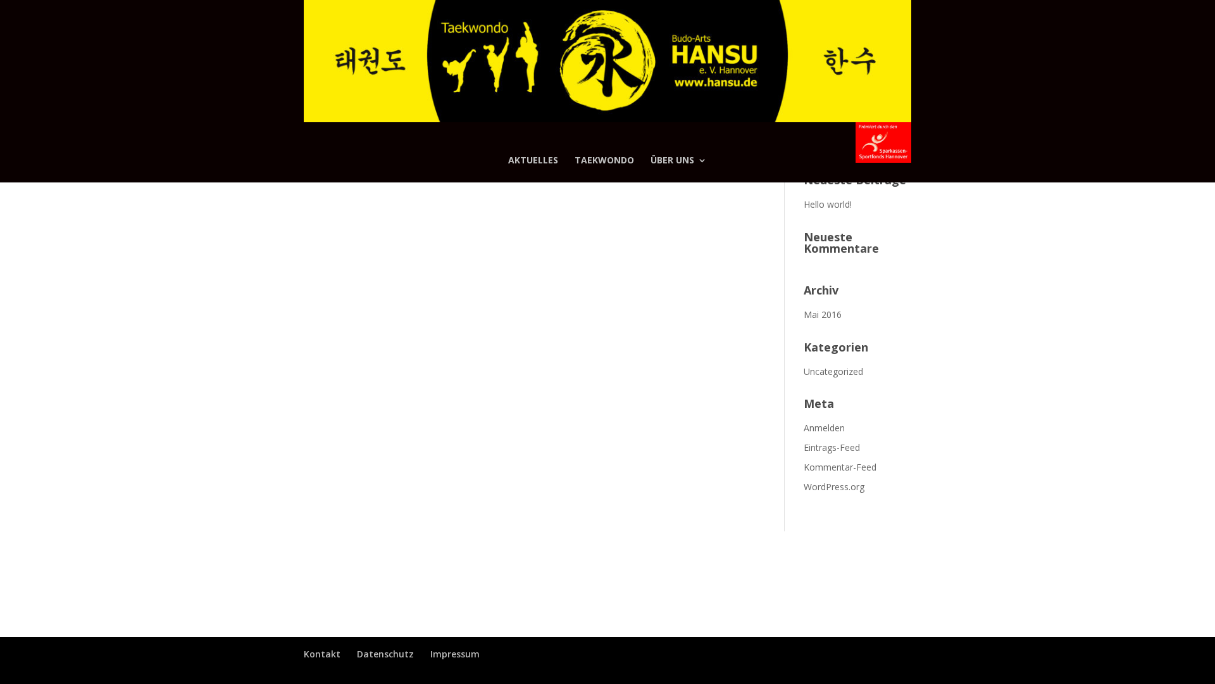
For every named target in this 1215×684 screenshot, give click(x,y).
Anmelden (824, 428)
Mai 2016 (823, 314)
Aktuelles (533, 161)
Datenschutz (385, 654)
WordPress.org (834, 487)
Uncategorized (833, 371)
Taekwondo (604, 161)
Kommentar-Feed (840, 467)
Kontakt (322, 654)
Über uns (672, 161)
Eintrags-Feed (832, 447)
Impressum (455, 654)
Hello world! (828, 204)
